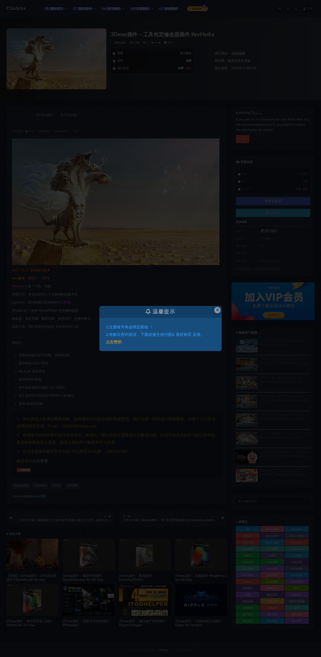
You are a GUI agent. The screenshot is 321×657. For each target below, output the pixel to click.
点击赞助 (114, 342)
